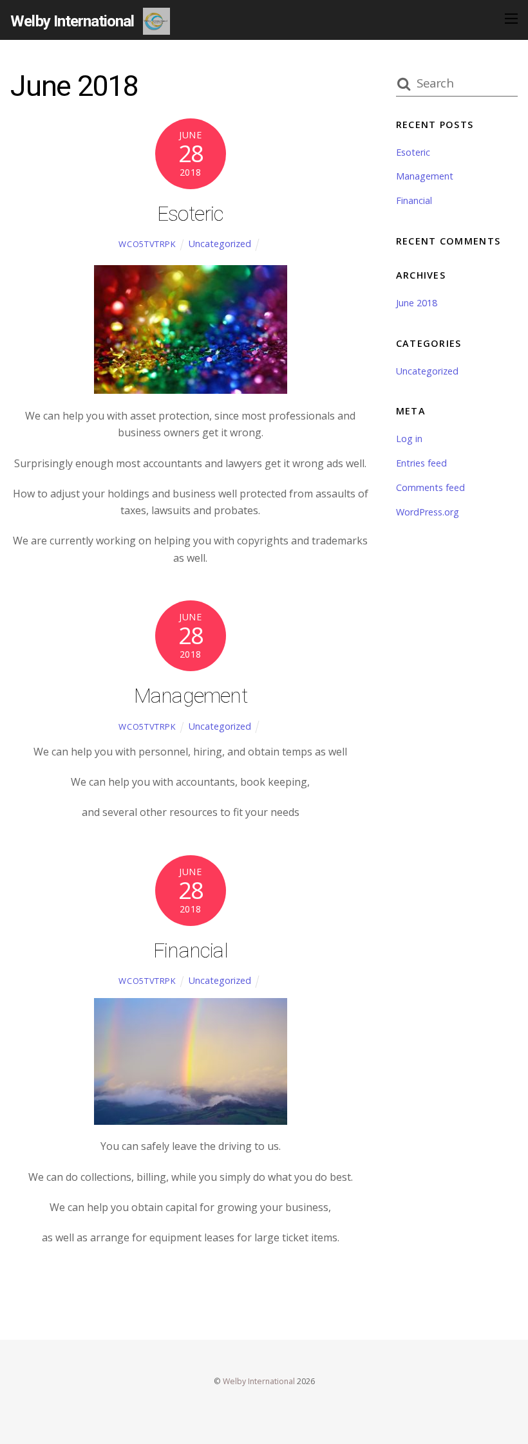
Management (190, 695)
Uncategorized (220, 243)
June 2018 (416, 303)
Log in (409, 438)
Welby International (259, 1381)
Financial (190, 950)
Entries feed (421, 463)
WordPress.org (427, 512)
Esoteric (190, 213)
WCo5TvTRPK (147, 244)
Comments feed (430, 487)
